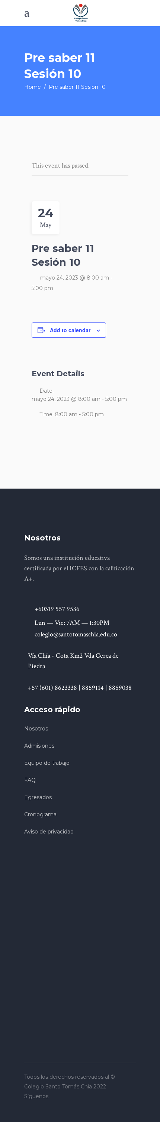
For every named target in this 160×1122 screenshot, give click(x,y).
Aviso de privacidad (49, 831)
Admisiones (39, 745)
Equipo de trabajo (47, 763)
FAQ (30, 780)
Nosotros (36, 728)
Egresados (38, 797)
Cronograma (40, 814)
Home (32, 87)
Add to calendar (70, 330)
